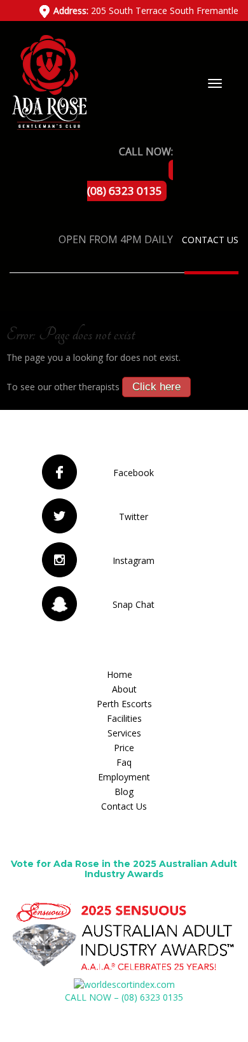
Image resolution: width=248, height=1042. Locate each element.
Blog (124, 791)
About (124, 689)
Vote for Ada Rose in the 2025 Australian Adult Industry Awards (124, 868)
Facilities (124, 718)
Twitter (133, 516)
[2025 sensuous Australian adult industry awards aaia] (124, 937)
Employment (124, 777)
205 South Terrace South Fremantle (145, 10)
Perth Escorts (124, 704)
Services (124, 733)
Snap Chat (134, 604)
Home (119, 674)
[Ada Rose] (48, 81)
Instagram (134, 560)
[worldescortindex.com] (124, 984)
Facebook (133, 473)
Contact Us (210, 240)
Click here (156, 387)
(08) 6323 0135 (124, 190)
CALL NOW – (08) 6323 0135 (124, 997)
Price (124, 748)
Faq (124, 762)
